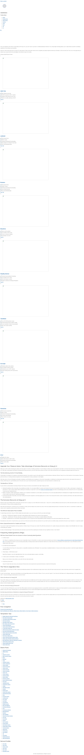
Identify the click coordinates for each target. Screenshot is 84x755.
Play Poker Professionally (7, 618)
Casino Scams (5, 668)
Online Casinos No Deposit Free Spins (10, 633)
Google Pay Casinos (6, 684)
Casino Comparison (6, 663)
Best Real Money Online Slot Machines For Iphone (12, 640)
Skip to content (3, 1)
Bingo (4, 658)
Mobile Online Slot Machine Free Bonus (10, 616)
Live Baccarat (5, 698)
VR (3, 26)
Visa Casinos (5, 732)
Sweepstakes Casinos (7, 726)
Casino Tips (5, 672)
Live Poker (5, 701)
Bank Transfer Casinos (7, 656)
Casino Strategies (6, 671)
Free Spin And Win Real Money (8, 631)
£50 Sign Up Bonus (6, 621)
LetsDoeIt (2, 136)
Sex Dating (5, 719)
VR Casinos (5, 735)
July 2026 (4, 744)
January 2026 (5, 747)
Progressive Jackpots (7, 710)
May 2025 (5, 750)
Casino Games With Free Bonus (9, 627)
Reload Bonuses (6, 711)
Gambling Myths (6, 683)
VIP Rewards (5, 731)
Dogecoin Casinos (6, 678)
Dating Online (5, 677)
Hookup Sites (5, 19)
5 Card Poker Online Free (7, 628)
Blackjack (4, 659)
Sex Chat (4, 717)
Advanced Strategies (7, 650)
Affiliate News (5, 652)
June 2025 (5, 748)
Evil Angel (2, 363)
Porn (4, 25)
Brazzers (2, 182)
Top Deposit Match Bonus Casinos (9, 619)
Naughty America (4, 273)
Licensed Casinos (6, 696)
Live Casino (5, 699)
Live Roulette (5, 702)
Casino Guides (5, 665)
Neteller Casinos (6, 704)
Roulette (4, 713)
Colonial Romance (3, 12)
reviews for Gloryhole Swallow (47, 489)
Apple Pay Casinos (6, 655)
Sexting (4, 22)
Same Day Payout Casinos (8, 716)
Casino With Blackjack (7, 625)
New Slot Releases (6, 705)
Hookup (4, 689)
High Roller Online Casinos (7, 622)
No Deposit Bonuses (7, 707)
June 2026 (5, 745)
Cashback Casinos (6, 662)
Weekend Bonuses (6, 737)
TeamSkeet (3, 318)
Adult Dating (5, 20)
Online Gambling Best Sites (8, 643)
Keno (4, 695)
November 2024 (6, 751)
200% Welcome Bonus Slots (8, 642)
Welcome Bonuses (6, 738)
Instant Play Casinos (7, 692)
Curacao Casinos (6, 675)
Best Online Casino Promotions (9, 624)
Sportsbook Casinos (6, 725)
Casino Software (6, 669)
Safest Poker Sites (6, 645)
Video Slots (5, 729)
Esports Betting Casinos (7, 680)
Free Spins (5, 681)
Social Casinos (5, 723)
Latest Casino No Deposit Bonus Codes (10, 637)
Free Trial (2, 146)
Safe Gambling (5, 714)
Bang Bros (3, 228)
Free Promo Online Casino (7, 636)
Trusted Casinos (6, 728)
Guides (4, 686)
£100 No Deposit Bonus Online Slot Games (11, 630)
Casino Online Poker (6, 634)
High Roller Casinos (6, 687)
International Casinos (7, 693)
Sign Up (1, 99)
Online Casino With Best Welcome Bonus (10, 639)
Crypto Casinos (6, 674)
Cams (4, 23)
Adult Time (3, 91)
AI (3, 28)
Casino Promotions (6, 666)
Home (4, 17)
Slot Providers (5, 722)
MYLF (1, 455)
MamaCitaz (3, 408)
